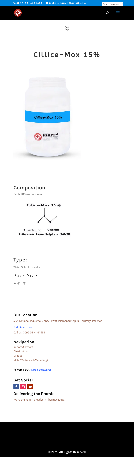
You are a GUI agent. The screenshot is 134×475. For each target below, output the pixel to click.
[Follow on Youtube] (30, 386)
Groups (17, 355)
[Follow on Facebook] (16, 386)
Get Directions (22, 327)
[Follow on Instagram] (23, 386)
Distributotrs (21, 351)
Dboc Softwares (41, 369)
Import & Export (23, 347)
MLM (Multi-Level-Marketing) (30, 360)
